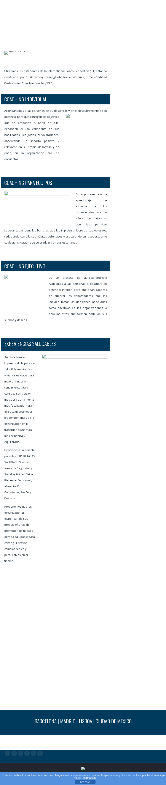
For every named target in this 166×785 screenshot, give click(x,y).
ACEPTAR (85, 782)
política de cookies (130, 775)
